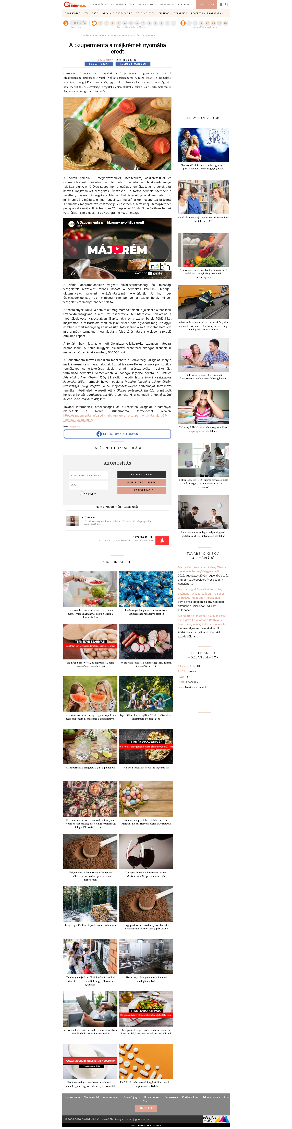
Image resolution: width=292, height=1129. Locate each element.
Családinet (105, 60)
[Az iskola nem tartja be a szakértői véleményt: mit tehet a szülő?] (203, 197)
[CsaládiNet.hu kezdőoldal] (75, 4)
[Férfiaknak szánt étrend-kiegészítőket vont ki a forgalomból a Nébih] (146, 1061)
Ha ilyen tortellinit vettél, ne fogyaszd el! (146, 767)
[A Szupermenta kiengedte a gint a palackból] (90, 746)
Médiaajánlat (91, 1097)
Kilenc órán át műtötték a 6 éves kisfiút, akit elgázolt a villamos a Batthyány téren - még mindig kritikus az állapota (203, 326)
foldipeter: (190, 666)
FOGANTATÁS (72, 13)
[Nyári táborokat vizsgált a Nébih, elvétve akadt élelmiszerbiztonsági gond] (146, 694)
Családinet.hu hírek (93, 35)
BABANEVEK (214, 13)
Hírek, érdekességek (141, 35)
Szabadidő (117, 35)
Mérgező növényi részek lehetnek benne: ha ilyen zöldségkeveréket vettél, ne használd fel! (146, 1032)
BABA (105, 13)
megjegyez (90, 493)
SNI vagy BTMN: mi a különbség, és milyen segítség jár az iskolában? (203, 429)
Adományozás (211, 1097)
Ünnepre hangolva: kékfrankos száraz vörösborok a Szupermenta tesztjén (146, 874)
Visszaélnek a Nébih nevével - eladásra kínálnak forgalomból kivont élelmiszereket (90, 1032)
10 (161, 23)
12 (174, 23)
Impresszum (72, 1097)
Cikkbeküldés (190, 1097)
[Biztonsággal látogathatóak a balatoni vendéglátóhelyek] (146, 956)
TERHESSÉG (91, 13)
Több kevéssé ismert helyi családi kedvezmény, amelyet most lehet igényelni (203, 377)
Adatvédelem (111, 1097)
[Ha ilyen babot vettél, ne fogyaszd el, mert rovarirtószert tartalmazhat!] (90, 641)
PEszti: (183, 676)
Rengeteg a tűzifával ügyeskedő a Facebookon (90, 925)
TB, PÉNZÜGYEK (145, 13)
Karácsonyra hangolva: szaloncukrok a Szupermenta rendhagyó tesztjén (146, 612)
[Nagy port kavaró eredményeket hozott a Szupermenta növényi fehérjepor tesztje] (146, 904)
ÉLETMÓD (164, 13)
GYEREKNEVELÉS (122, 13)
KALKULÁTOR (146, 4)
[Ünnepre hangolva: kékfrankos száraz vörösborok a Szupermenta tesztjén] (146, 851)
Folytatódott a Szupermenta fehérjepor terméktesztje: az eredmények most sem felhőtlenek (90, 876)
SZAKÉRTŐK (97, 4)
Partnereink (171, 1097)
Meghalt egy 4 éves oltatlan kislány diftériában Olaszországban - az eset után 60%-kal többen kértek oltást (201, 593)
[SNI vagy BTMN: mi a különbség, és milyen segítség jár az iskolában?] (203, 407)
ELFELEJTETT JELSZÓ (141, 482)
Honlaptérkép (152, 1097)
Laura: (193, 687)
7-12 (219, 23)
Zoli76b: (188, 671)
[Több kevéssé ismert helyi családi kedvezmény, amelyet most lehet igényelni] (203, 355)
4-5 (207, 23)
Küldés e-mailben (133, 64)
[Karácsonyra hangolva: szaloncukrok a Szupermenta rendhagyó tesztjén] (146, 589)
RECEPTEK (197, 13)
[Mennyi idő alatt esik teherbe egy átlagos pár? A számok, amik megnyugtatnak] (203, 145)
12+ (225, 23)
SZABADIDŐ (180, 13)
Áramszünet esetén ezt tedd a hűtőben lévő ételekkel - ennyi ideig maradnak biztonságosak (203, 274)
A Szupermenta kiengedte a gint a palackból (90, 767)
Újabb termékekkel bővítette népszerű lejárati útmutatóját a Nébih (146, 664)
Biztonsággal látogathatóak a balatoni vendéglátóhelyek (146, 979)
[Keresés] (226, 3)
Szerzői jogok (131, 1097)
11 (167, 23)
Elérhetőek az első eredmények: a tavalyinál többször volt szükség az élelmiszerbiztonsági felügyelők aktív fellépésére (90, 824)
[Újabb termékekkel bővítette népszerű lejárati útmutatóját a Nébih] (146, 641)
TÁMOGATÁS (206, 4)
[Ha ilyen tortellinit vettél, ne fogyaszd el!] (146, 746)
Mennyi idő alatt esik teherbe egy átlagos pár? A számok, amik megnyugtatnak (203, 167)
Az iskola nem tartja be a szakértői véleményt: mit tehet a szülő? (203, 219)
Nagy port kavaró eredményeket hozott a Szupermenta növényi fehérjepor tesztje (146, 927)
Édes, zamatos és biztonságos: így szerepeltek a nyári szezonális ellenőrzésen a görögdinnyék (90, 717)
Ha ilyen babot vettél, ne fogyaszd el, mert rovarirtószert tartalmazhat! (90, 664)
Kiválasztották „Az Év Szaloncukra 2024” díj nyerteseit (126, 540)
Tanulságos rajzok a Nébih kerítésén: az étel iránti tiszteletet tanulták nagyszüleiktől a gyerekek (90, 981)
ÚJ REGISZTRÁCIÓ (142, 490)
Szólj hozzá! (99, 64)
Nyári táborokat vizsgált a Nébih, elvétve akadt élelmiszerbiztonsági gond (146, 717)
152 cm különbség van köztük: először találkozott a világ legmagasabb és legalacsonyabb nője (117, 522)
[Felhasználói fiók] (220, 3)
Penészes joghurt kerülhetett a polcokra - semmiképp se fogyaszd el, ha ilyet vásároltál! (90, 1084)
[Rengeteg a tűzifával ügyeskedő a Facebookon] (90, 904)
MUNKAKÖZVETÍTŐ (121, 4)
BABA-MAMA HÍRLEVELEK (174, 4)
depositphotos (76, 427)
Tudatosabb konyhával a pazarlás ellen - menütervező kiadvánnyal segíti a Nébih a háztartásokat (90, 614)
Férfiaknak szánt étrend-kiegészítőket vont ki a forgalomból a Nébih (146, 1084)
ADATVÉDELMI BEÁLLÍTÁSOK (146, 1125)
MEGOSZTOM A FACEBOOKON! (120, 433)
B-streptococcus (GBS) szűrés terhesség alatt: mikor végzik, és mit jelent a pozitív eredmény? (203, 484)
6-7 (213, 23)
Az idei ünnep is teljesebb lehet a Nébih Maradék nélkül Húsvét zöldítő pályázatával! (146, 822)
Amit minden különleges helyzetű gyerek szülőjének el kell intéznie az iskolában (203, 534)
